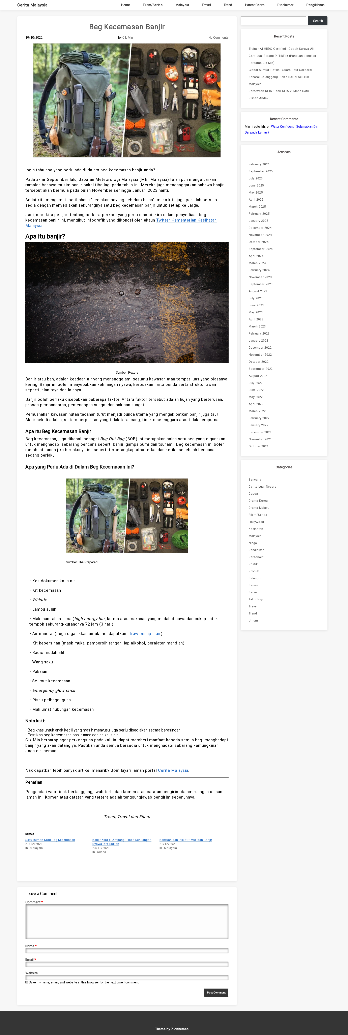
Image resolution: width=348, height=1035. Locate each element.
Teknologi (256, 599)
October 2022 (259, 362)
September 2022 (261, 369)
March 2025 (257, 206)
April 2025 (256, 199)
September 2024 (261, 249)
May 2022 (256, 397)
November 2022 (260, 354)
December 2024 (260, 228)
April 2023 (256, 319)
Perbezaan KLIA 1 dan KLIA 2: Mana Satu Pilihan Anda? (279, 94)
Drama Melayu (259, 508)
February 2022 (259, 418)
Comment (34, 902)
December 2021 (260, 432)
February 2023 (259, 333)
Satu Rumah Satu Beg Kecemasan (50, 839)
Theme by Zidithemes (172, 1029)
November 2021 (260, 439)
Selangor (255, 578)
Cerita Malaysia (32, 5)
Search (318, 21)
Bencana (255, 479)
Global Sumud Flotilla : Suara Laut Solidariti (280, 70)
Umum (253, 620)
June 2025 (256, 185)
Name (31, 946)
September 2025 (261, 171)
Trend (228, 5)
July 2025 (256, 178)
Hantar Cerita (255, 5)
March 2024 (257, 263)
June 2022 (256, 390)
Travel (206, 5)
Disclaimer (285, 5)
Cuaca (253, 493)
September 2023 (261, 284)
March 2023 (257, 326)
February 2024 (259, 270)
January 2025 (258, 221)
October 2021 (259, 446)
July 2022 (256, 383)
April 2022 (256, 404)
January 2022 (258, 425)
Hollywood (256, 522)
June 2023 (256, 305)
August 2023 (258, 291)
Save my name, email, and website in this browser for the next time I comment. (84, 982)
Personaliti (256, 557)
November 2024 (260, 235)
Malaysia (182, 5)
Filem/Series (153, 5)
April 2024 (256, 256)
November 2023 (260, 277)
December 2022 (260, 347)
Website (31, 973)
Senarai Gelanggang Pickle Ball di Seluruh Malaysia (279, 80)
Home (125, 5)
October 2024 (259, 242)
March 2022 (257, 411)
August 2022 (258, 376)
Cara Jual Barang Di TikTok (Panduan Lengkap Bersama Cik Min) (282, 59)
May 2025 (256, 192)
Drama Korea (258, 500)
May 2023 (256, 312)
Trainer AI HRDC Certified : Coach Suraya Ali (281, 49)
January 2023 (258, 340)
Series (253, 585)
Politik (253, 564)
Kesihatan (256, 529)
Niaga (253, 543)
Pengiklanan (315, 5)
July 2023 (256, 298)
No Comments (218, 37)
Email (30, 959)
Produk (254, 571)
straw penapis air (144, 633)
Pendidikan (256, 550)
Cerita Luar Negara (262, 486)
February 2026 (259, 164)
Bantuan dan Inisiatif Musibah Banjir (186, 839)
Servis (253, 592)
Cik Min (127, 37)
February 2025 (259, 213)
